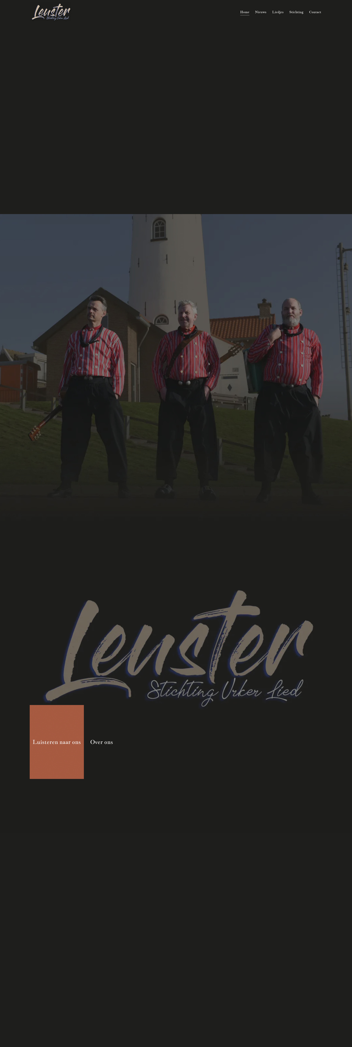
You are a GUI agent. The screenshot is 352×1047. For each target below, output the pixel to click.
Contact (315, 12)
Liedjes (278, 12)
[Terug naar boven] (344, 1041)
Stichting (296, 12)
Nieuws (260, 12)
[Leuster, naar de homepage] (51, 12)
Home (244, 12)
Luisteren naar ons (57, 741)
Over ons (101, 741)
